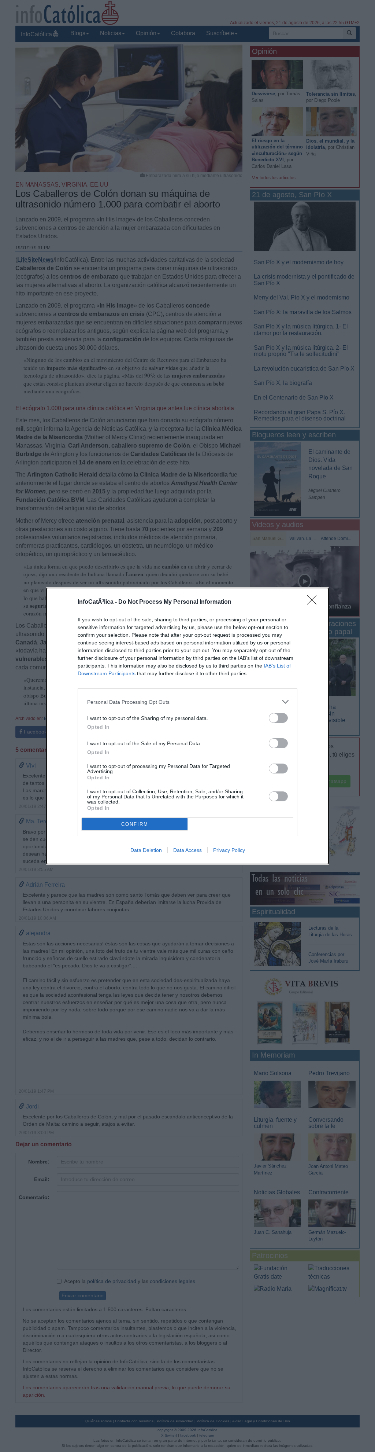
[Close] (314, 602)
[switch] (278, 718)
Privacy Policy (229, 850)
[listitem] (187, 702)
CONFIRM (134, 824)
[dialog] (187, 726)
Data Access (187, 850)
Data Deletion (146, 850)
